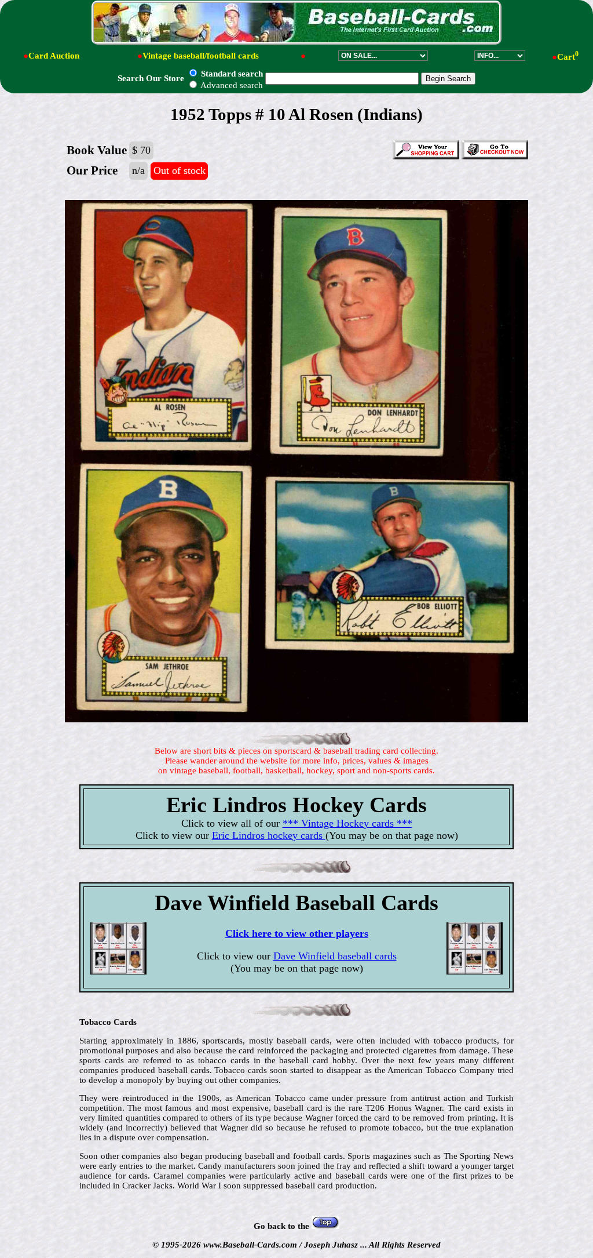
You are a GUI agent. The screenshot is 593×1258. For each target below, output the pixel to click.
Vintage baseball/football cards (200, 55)
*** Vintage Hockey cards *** (347, 823)
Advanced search (231, 85)
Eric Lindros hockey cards (268, 835)
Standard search (231, 73)
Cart (568, 56)
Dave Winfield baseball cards (335, 956)
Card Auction (53, 55)
